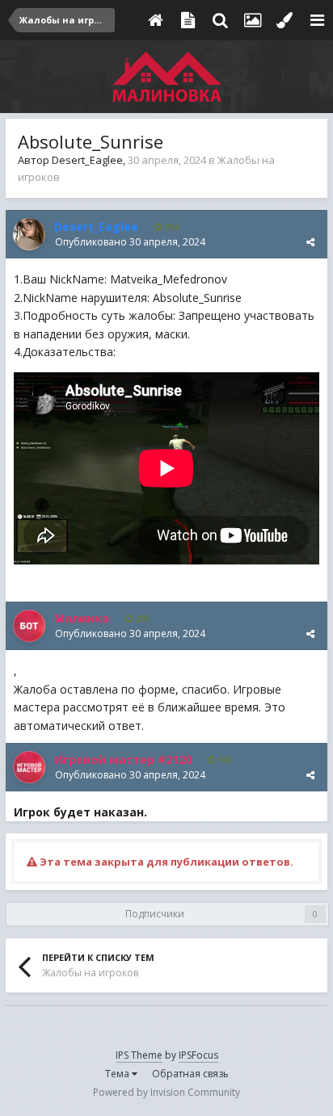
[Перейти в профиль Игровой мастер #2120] (29, 767)
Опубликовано (130, 242)
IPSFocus (198, 1055)
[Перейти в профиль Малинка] (29, 626)
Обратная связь (190, 1073)
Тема (118, 1073)
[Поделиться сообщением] (310, 242)
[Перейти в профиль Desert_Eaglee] (29, 234)
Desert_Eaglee (87, 160)
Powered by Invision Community (166, 1092)
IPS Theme (139, 1055)
